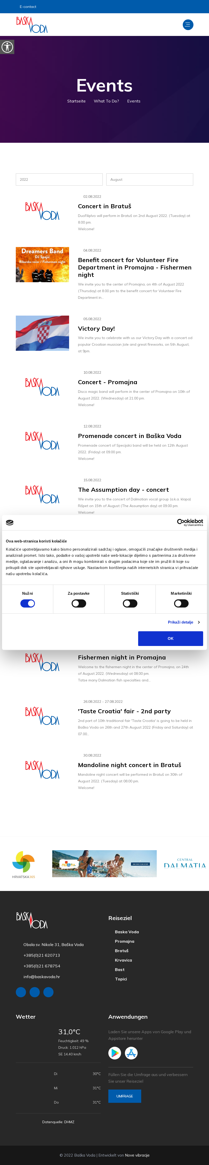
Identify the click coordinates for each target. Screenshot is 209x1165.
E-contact (28, 6)
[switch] (79, 603)
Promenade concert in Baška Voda (129, 435)
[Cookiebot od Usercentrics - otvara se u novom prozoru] (181, 522)
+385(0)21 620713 (41, 955)
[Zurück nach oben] (194, 1160)
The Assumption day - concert (123, 489)
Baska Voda (126, 932)
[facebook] (163, 6)
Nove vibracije (137, 1155)
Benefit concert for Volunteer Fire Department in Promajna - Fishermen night (135, 267)
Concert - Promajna (107, 382)
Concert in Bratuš (104, 206)
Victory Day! (96, 328)
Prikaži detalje (180, 622)
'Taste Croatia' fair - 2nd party (124, 711)
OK (171, 638)
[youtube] (188, 6)
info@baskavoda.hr (41, 976)
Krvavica (123, 960)
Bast (119, 969)
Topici (120, 979)
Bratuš (121, 951)
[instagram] (175, 6)
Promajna (124, 941)
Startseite (76, 100)
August (116, 179)
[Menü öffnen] (188, 24)
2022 (24, 179)
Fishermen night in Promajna (122, 657)
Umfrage (124, 1096)
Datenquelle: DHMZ (58, 1122)
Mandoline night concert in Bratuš (129, 765)
